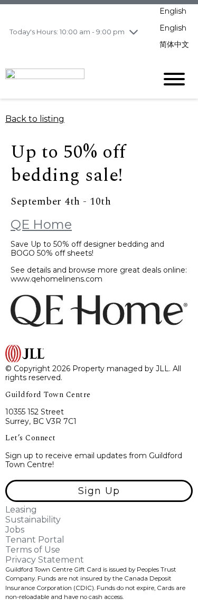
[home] (72, 79)
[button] (99, 491)
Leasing (21, 510)
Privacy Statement (44, 560)
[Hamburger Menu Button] (174, 79)
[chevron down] (133, 31)
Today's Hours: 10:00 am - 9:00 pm (67, 31)
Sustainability (33, 520)
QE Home (41, 224)
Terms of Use (32, 550)
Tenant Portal (34, 540)
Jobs (14, 530)
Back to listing (34, 119)
